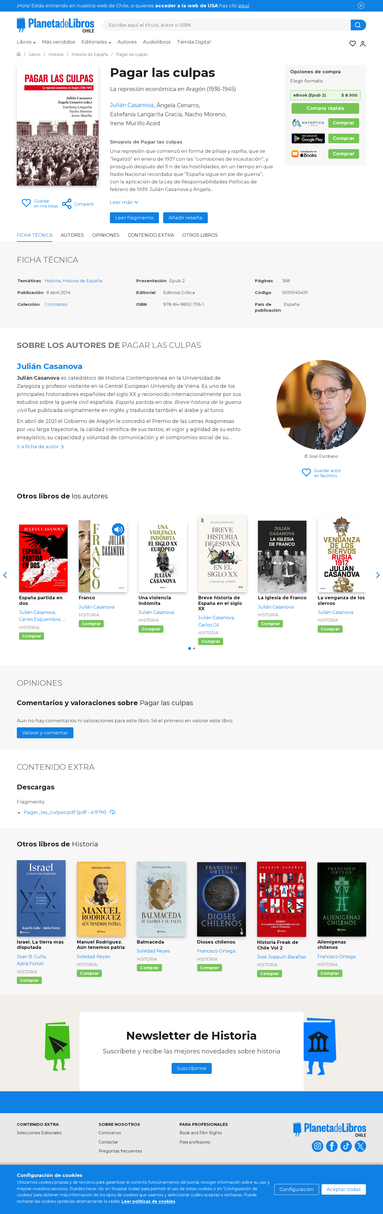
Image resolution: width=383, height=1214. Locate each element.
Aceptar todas (344, 1189)
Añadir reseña (185, 217)
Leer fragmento (134, 217)
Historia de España (82, 280)
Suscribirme (191, 1068)
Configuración (297, 1189)
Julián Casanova (49, 366)
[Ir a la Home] (18, 54)
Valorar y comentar (45, 732)
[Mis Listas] (351, 43)
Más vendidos (58, 42)
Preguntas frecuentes (120, 1151)
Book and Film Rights (200, 1132)
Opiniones (105, 235)
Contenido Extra (151, 235)
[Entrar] (361, 43)
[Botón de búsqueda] (358, 25)
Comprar (344, 123)
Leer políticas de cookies (148, 1201)
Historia (53, 280)
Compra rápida (325, 108)
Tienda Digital (194, 42)
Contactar (108, 1142)
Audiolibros (157, 42)
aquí (243, 5)
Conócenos (110, 1132)
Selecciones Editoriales (39, 1132)
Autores (127, 42)
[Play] (118, 529)
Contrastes (56, 304)
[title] (329, 1129)
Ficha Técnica (34, 235)
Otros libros (200, 235)
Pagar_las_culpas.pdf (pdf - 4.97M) (65, 812)
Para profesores (194, 1142)
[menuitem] (26, 44)
